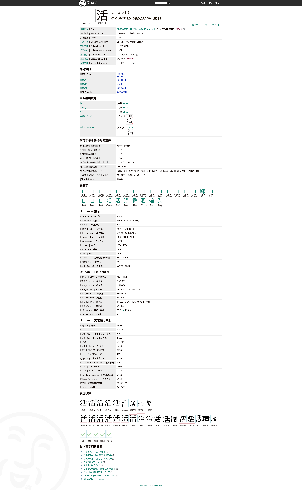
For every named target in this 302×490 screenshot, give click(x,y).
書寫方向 (84, 46)
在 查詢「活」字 (97, 472)
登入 (217, 3)
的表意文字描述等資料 (100, 476)
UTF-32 (83, 88)
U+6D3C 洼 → (216, 25)
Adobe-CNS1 (86, 115)
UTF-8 (83, 80)
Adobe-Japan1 (87, 127)
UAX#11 (129, 58)
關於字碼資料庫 (156, 486)
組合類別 (84, 54)
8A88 (125, 107)
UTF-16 (83, 84)
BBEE (125, 111)
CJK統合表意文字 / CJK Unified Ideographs (137, 29)
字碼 (203, 3)
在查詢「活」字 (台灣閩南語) (98, 455)
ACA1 (125, 103)
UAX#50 (129, 63)
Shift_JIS (84, 107)
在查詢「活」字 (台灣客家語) (98, 459)
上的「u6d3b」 (95, 479)
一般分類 (84, 41)
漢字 (210, 3)
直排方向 (84, 63)
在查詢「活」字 (93, 462)
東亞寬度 (84, 58)
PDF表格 (179, 29)
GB (81, 111)
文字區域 (84, 29)
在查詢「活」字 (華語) (95, 452)
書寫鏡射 (84, 50)
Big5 (82, 103)
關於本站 (143, 486)
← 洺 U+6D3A (196, 25)
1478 (130, 127)
